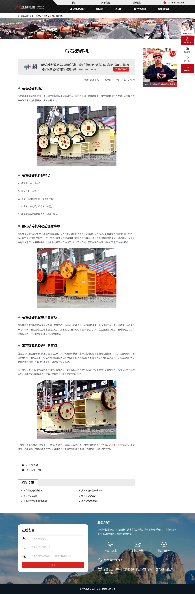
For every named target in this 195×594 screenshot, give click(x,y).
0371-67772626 (176, 2)
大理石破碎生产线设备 (92, 490)
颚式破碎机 (140, 9)
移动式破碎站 (77, 9)
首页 (74, 2)
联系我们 (137, 2)
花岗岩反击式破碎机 (32, 490)
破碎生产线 (101, 444)
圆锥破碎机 (164, 9)
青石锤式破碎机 (30, 495)
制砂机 (99, 9)
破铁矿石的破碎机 (89, 501)
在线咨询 (122, 69)
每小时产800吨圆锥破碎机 (35, 501)
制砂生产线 (114, 444)
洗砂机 (118, 9)
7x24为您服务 (187, 33)
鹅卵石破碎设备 (88, 495)
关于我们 (105, 2)
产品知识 (46, 15)
